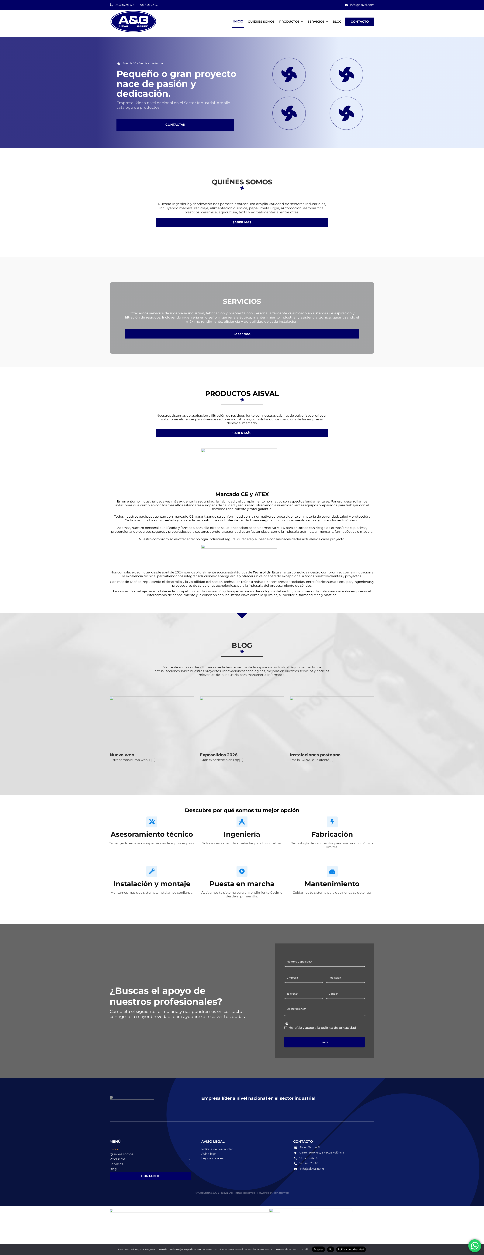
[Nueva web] (152, 722)
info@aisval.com (311, 1168)
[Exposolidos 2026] (242, 722)
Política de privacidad (351, 1249)
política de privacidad (338, 1028)
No (331, 1249)
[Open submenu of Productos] (189, 1159)
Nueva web (122, 754)
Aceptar (318, 1249)
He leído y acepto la (322, 1028)
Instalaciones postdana (315, 754)
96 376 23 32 (308, 1163)
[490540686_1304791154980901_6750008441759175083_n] (239, 547)
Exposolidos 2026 (218, 754)
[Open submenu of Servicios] (189, 1164)
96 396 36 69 (308, 1158)
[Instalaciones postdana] (332, 722)
